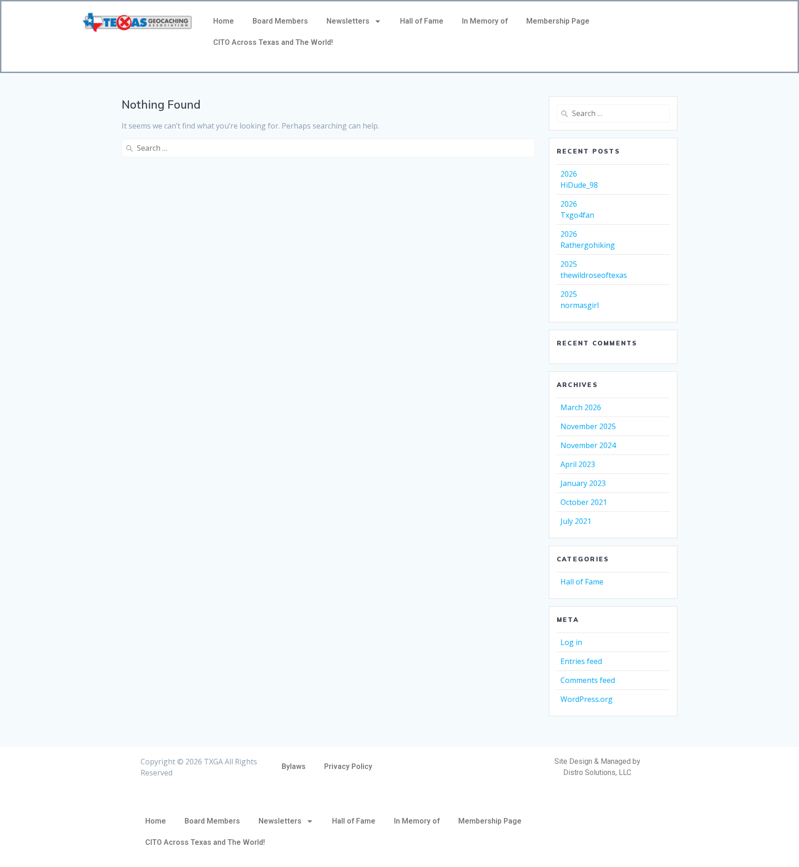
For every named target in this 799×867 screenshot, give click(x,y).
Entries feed (581, 661)
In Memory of (485, 21)
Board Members (280, 21)
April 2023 (577, 464)
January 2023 (583, 483)
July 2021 (575, 521)
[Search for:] (328, 148)
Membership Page (558, 21)
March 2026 (580, 407)
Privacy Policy (348, 766)
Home (223, 21)
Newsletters (347, 21)
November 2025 (588, 426)
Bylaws (294, 766)
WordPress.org (586, 699)
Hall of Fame (421, 21)
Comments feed (587, 680)
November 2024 (588, 445)
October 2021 (583, 502)
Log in (571, 642)
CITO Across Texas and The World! (273, 42)
